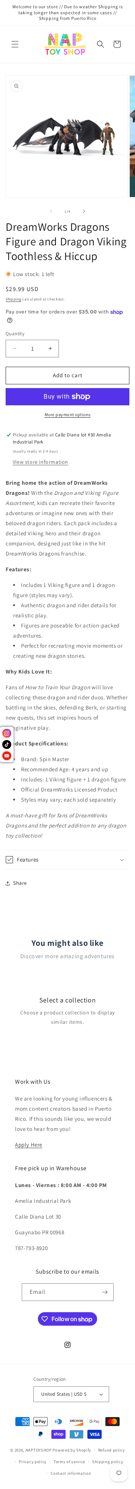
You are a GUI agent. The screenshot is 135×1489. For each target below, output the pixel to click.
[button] (15, 44)
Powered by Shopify (71, 1450)
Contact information (71, 1473)
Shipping (13, 299)
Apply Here (28, 1144)
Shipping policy (107, 1461)
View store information (40, 461)
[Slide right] (84, 211)
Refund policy (111, 1450)
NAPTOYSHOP (39, 1450)
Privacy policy (32, 1461)
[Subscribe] (105, 1292)
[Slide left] (51, 211)
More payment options (68, 414)
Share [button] (20, 883)
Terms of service (69, 1461)
